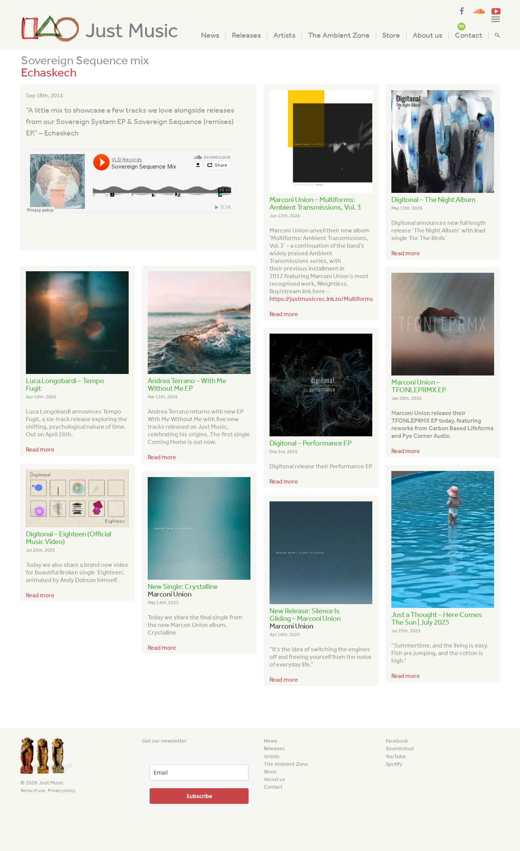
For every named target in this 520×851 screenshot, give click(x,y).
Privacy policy (61, 790)
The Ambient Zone (339, 35)
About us (427, 35)
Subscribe (199, 796)
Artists (284, 35)
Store (391, 35)
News (210, 35)
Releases (246, 35)
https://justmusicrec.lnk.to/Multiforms (321, 298)
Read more (284, 314)
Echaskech (49, 72)
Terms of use (32, 790)
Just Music (131, 30)
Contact (468, 35)
